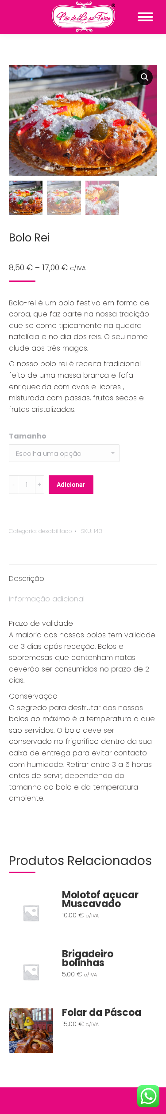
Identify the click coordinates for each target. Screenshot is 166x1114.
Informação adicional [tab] (47, 599)
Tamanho (27, 436)
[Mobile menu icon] (145, 17)
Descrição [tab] (26, 578)
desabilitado (55, 531)
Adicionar (71, 484)
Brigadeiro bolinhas (87, 959)
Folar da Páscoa (101, 1012)
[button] (145, 77)
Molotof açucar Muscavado (100, 900)
